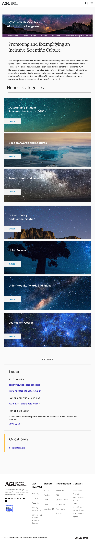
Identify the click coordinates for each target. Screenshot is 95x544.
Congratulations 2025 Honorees (24, 385)
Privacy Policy (42, 537)
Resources (56, 36)
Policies (44, 36)
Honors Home (12, 36)
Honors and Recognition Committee (79, 36)
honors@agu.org (17, 448)
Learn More (14, 424)
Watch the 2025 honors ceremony (25, 391)
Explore (12, 121)
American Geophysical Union (17, 537)
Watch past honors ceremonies (23, 404)
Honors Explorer (29, 36)
